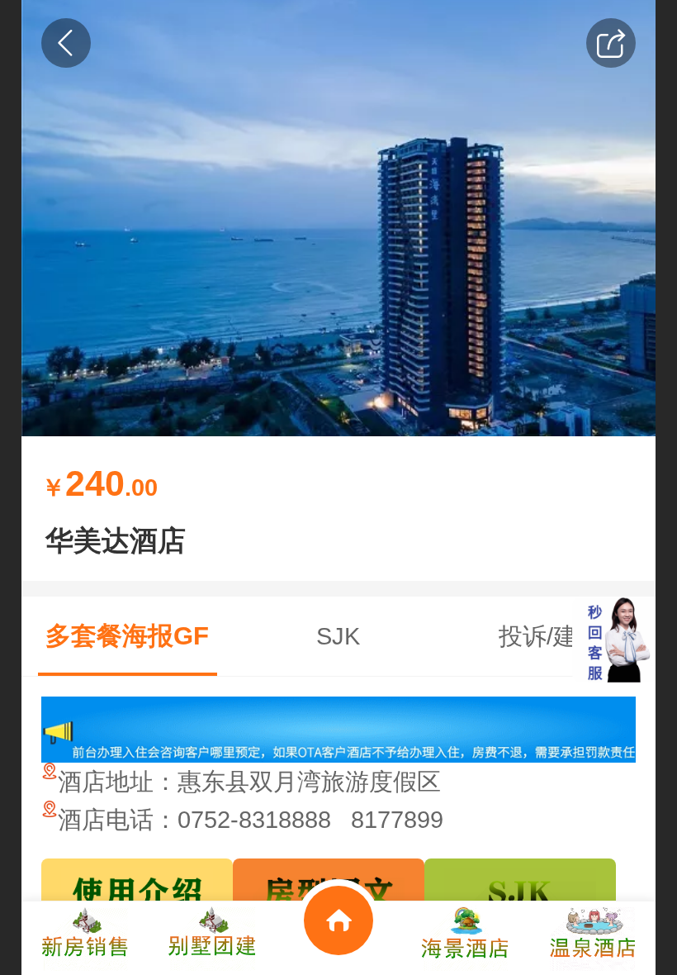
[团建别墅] (212, 938)
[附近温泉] (592, 938)
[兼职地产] (85, 938)
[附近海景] (465, 938)
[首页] (338, 938)
